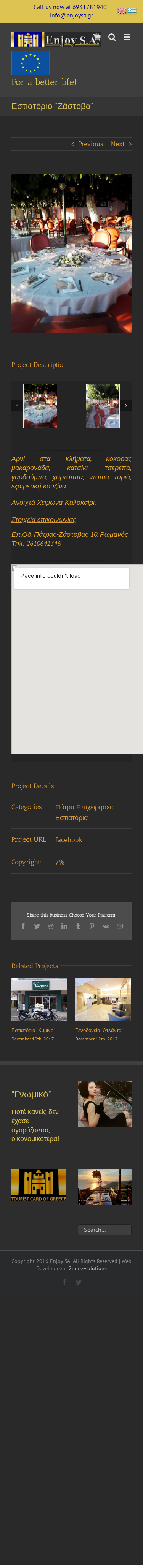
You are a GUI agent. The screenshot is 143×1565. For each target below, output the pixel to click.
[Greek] (132, 10)
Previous (90, 143)
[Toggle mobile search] (112, 37)
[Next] (126, 405)
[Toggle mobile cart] (97, 37)
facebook (68, 839)
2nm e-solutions (88, 1273)
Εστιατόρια (71, 817)
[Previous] (17, 405)
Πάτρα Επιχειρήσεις (85, 807)
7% (59, 862)
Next (118, 143)
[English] (122, 10)
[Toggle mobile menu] (128, 37)
